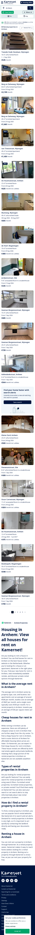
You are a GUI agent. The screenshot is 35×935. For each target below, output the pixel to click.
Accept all (17, 931)
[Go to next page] (25, 612)
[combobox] (13, 8)
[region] (17, 925)
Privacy (3, 898)
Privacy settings (10, 926)
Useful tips (5, 912)
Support (4, 909)
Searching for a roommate (10, 892)
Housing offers (27, 2)
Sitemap (4, 901)
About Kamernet (7, 886)
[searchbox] (16, 8)
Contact (4, 906)
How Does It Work (7, 903)
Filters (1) (29, 12)
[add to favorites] (31, 35)
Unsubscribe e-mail (7, 915)
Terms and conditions (8, 895)
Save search (17, 402)
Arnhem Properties (21, 623)
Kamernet (7, 623)
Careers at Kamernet (8, 889)
